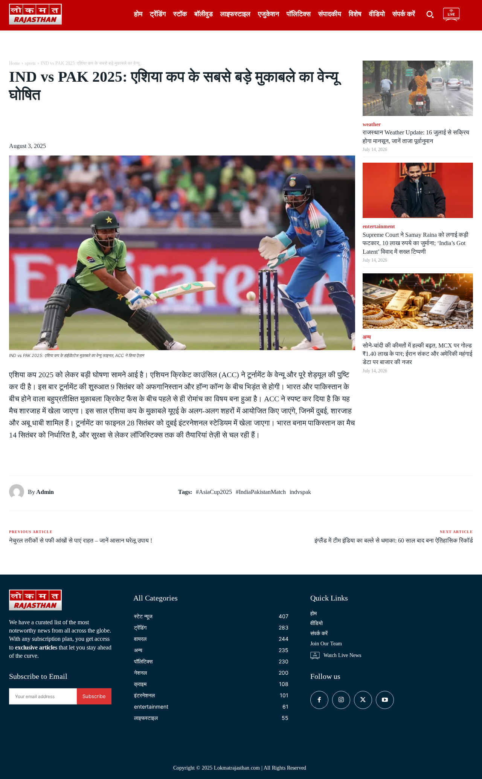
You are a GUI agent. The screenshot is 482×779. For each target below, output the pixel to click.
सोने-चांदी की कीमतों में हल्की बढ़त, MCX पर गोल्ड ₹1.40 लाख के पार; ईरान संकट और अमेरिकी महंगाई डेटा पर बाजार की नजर (417, 354)
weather (372, 124)
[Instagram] (341, 700)
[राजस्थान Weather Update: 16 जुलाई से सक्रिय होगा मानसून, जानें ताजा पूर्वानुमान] (418, 88)
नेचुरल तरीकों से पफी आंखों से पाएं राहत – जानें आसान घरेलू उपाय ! (80, 540)
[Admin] (18, 491)
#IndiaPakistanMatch (261, 492)
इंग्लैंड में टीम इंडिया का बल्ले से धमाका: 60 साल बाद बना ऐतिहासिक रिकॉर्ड (393, 540)
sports (30, 63)
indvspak (300, 492)
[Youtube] (385, 700)
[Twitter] (78, 122)
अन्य (367, 337)
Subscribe (94, 696)
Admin (45, 492)
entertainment (379, 226)
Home (14, 63)
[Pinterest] (95, 122)
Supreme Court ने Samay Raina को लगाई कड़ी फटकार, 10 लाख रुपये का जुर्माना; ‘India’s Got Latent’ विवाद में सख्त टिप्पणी (415, 243)
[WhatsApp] (112, 122)
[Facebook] (61, 122)
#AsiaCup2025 (214, 492)
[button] (430, 14)
